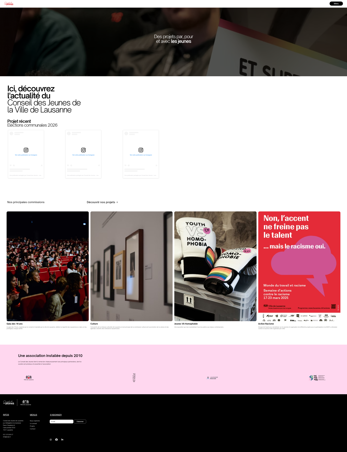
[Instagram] (51, 439)
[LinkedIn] (62, 439)
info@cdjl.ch (7, 437)
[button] (336, 4)
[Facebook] (56, 439)
